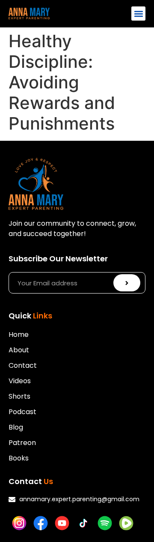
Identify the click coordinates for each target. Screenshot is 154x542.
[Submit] (126, 282)
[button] (138, 13)
